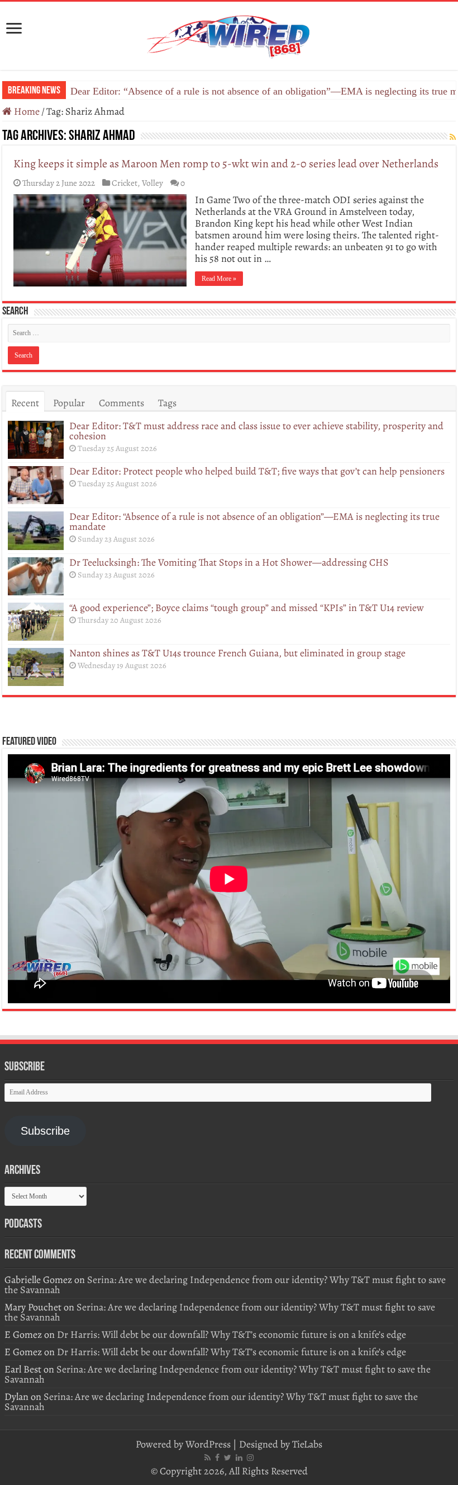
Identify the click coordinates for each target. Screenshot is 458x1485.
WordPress (208, 1444)
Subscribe (45, 1131)
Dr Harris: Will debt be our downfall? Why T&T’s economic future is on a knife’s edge (231, 1334)
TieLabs (307, 1444)
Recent (25, 403)
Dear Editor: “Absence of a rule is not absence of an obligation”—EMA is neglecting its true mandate (254, 521)
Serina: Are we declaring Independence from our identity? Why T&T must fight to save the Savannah (225, 1284)
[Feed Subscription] (453, 137)
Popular (69, 403)
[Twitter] (227, 1457)
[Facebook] (217, 1457)
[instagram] (250, 1457)
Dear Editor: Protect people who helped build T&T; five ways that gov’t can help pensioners (257, 471)
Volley (152, 183)
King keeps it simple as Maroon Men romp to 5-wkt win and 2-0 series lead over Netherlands (225, 163)
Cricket (124, 183)
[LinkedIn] (239, 1457)
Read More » (219, 279)
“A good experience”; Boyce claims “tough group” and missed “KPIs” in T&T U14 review (246, 607)
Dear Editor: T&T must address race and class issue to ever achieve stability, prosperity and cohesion (256, 431)
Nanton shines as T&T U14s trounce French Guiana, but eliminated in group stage (237, 653)
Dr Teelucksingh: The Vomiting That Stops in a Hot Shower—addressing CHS (230, 91)
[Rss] (207, 1457)
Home (26, 111)
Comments (121, 403)
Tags (167, 403)
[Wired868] (229, 33)
